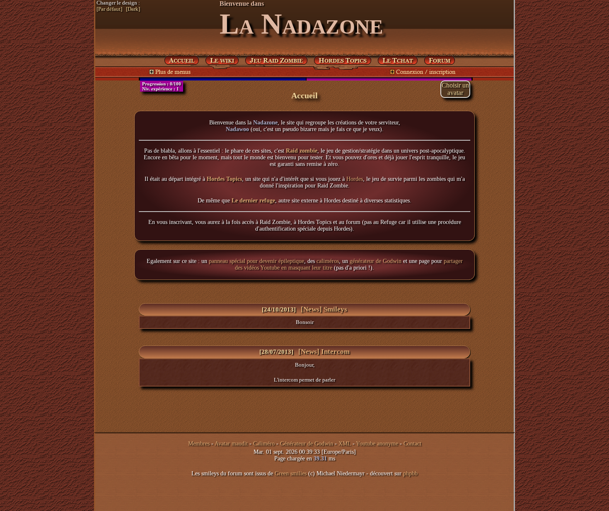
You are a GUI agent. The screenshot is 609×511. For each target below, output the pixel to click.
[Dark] (133, 9)
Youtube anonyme (377, 443)
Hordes (354, 179)
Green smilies (291, 473)
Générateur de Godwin (306, 443)
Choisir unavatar (455, 89)
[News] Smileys (324, 309)
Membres (199, 443)
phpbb (410, 473)
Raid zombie (301, 151)
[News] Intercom (324, 351)
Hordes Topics (224, 179)
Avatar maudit (231, 443)
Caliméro (264, 443)
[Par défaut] (109, 9)
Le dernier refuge (253, 200)
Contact (412, 443)
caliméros (328, 261)
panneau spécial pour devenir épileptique (256, 261)
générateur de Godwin (375, 261)
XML (344, 443)
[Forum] (398, 59)
